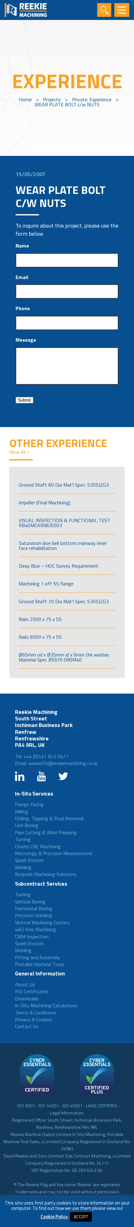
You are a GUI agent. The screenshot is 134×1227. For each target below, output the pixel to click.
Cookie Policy (54, 1216)
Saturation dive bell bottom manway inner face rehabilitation (63, 545)
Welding (23, 867)
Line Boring (26, 825)
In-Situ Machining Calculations (46, 1005)
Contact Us (27, 1026)
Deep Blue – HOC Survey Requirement (58, 566)
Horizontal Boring (33, 908)
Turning (23, 839)
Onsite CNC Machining (38, 846)
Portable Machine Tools (40, 964)
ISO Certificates (31, 991)
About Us (25, 984)
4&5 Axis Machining (35, 929)
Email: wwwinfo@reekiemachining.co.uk (56, 763)
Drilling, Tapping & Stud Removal (49, 818)
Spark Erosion (29, 860)
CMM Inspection (32, 936)
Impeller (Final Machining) (44, 502)
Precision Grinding (33, 915)
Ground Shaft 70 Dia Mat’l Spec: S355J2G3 (64, 601)
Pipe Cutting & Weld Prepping (46, 832)
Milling (21, 811)
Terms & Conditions (35, 1012)
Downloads (27, 998)
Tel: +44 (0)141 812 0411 (42, 756)
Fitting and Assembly (37, 957)
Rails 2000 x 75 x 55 (40, 619)
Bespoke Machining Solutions (45, 874)
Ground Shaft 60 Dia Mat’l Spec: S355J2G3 (64, 484)
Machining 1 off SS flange (46, 583)
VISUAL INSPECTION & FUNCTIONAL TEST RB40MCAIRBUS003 (64, 523)
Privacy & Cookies (33, 1019)
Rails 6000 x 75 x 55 (40, 637)
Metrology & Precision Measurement (54, 853)
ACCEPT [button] (81, 1217)
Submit (24, 400)
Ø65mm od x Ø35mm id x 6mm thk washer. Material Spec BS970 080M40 (64, 657)
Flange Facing (29, 804)
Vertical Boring (30, 901)
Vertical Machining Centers (42, 922)
